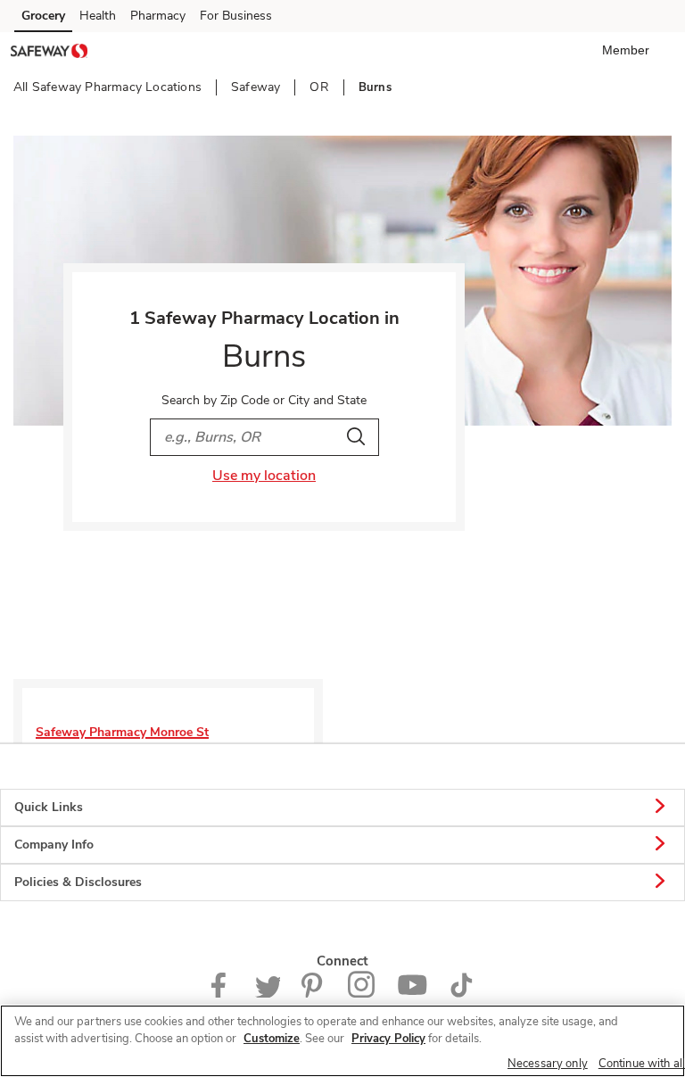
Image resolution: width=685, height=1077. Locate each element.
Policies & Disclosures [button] (78, 882)
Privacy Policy (388, 1039)
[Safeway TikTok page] (461, 993)
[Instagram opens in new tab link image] (361, 993)
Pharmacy (158, 15)
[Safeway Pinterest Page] (314, 993)
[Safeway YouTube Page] (412, 993)
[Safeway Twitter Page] (267, 993)
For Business (236, 15)
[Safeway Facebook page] (222, 993)
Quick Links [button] (48, 807)
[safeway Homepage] (49, 53)
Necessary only (548, 1063)
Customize (271, 1039)
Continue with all (641, 1063)
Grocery (43, 15)
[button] (629, 50)
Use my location (264, 475)
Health (97, 15)
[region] (342, 1041)
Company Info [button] (54, 844)
